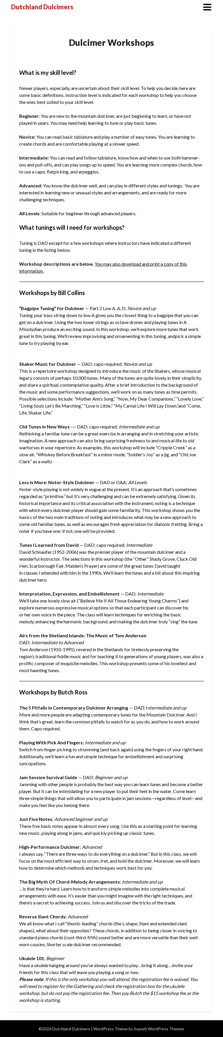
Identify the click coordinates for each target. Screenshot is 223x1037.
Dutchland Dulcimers (42, 7)
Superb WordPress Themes (159, 1028)
